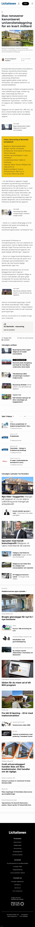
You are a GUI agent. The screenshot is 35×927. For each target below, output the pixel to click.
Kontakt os (17, 884)
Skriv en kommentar (26, 338)
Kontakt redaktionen (17, 881)
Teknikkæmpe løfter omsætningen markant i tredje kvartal (21, 213)
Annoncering (17, 848)
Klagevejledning (17, 869)
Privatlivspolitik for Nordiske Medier (17, 863)
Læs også (16, 123)
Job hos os (17, 888)
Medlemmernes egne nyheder (13, 591)
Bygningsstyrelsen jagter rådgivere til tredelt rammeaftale (21, 128)
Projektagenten (17, 851)
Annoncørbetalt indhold (17, 873)
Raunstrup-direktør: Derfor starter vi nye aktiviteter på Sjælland (22, 293)
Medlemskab (17, 845)
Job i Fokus (7, 416)
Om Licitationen (17, 891)
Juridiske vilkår (17, 866)
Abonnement (17, 842)
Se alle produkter (17, 854)
